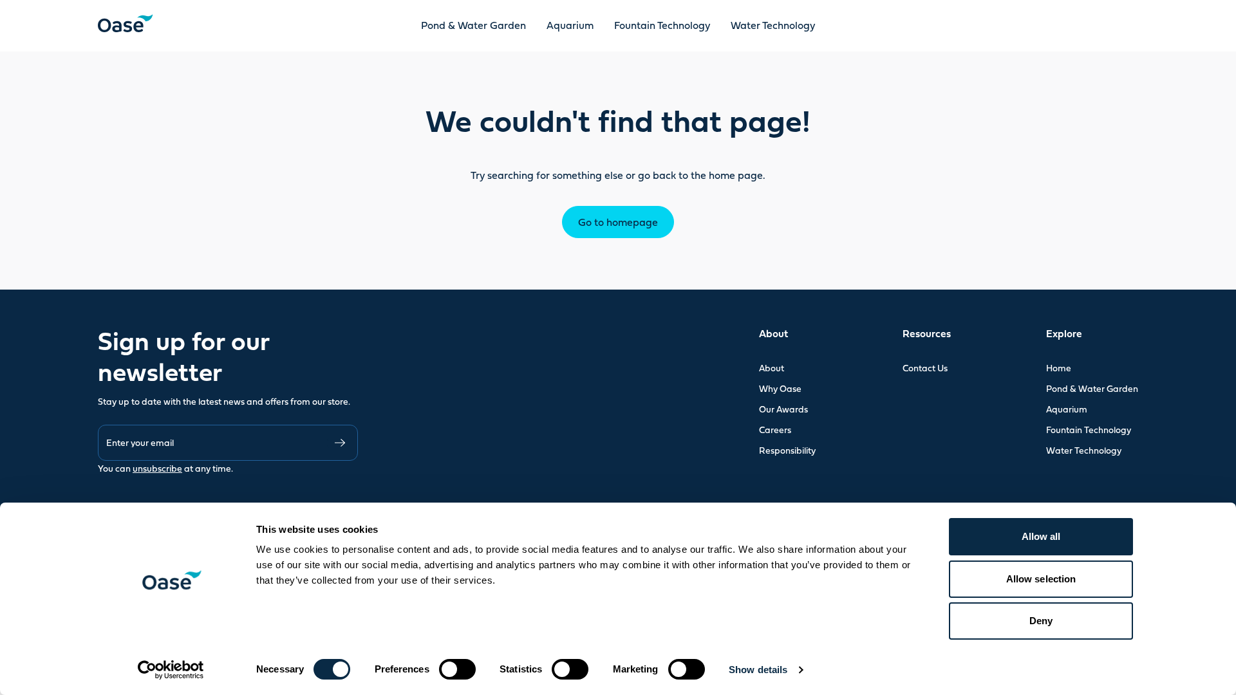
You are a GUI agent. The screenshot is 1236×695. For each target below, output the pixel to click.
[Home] (125, 23)
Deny (1041, 620)
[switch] (457, 669)
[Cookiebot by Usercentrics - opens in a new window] (171, 670)
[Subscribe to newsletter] (340, 443)
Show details (758, 669)
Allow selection (1041, 578)
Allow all (1041, 536)
